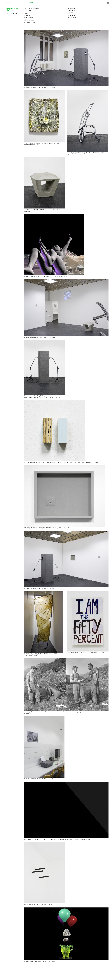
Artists (26, 3)
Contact (42, 3)
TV (38, 3)
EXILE (8, 3)
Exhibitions (32, 3)
